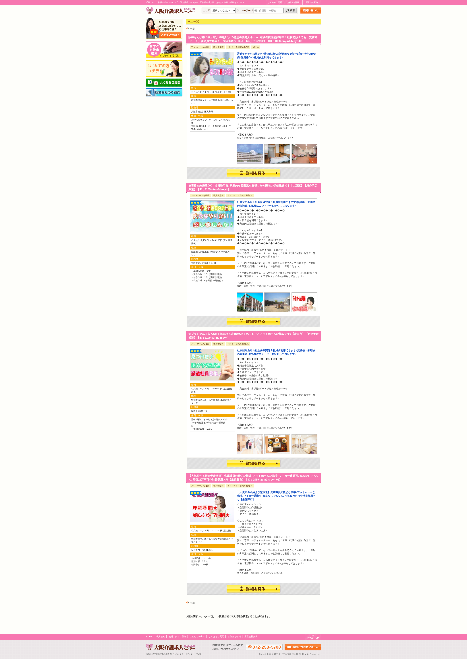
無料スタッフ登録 (177, 636)
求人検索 (160, 636)
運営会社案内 (312, 2)
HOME (149, 636)
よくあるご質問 (275, 2)
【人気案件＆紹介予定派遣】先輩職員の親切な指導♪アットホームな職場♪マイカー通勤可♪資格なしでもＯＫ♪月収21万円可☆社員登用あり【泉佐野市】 (276, 496)
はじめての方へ (197, 636)
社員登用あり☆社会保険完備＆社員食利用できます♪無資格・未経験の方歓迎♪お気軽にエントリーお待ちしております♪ (276, 204)
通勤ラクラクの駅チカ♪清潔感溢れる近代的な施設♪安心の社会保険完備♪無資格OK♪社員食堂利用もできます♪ (276, 55)
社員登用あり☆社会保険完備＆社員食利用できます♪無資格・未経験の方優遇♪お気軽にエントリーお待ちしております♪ (276, 352)
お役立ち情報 (293, 2)
